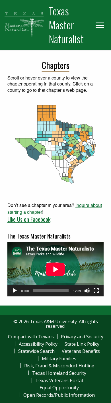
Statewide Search (36, 351)
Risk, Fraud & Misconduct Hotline (59, 366)
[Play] (15, 291)
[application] (55, 269)
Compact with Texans (31, 336)
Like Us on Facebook (28, 219)
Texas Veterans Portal (59, 380)
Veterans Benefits (81, 351)
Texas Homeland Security (59, 373)
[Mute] (87, 291)
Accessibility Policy (38, 344)
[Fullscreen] (96, 291)
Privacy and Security (82, 336)
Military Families (59, 358)
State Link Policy (82, 344)
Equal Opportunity (59, 387)
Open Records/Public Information (59, 395)
